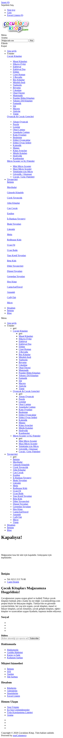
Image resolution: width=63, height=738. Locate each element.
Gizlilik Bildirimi (15, 652)
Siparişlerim (12, 693)
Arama (10, 715)
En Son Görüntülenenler (18, 710)
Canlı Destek (13, 582)
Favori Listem (13, 696)
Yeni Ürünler (13, 707)
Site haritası (12, 677)
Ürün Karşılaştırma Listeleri (20, 712)
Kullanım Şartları (15, 657)
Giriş (9, 12)
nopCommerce (20, 735)
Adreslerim (12, 690)
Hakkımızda (12, 650)
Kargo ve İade (13, 655)
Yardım (10, 674)
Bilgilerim (11, 688)
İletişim (10, 669)
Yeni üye (11, 10)
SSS (9, 671)
